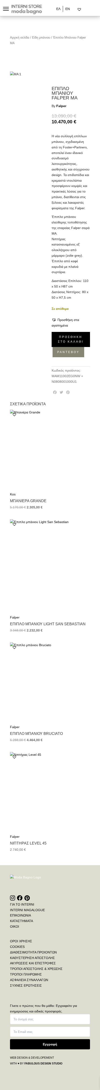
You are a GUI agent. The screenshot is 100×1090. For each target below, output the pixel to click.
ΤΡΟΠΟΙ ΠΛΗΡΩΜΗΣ (26, 974)
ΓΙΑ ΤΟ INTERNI (22, 904)
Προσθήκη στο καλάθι (70, 339)
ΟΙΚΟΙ (14, 926)
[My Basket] (89, 9)
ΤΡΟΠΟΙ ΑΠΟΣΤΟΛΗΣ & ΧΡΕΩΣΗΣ (36, 969)
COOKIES (17, 947)
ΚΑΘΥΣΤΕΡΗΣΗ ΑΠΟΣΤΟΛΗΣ (32, 958)
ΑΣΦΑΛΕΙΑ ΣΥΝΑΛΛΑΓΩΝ (29, 980)
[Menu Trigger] (6, 8)
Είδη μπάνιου (41, 37)
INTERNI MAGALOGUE (27, 910)
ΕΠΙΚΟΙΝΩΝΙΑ (20, 915)
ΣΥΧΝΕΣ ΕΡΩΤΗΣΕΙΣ (26, 985)
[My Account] (85, 9)
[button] (71, 322)
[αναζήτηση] (75, 9)
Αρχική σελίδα (19, 37)
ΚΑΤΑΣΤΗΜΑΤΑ (21, 921)
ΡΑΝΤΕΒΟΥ (68, 352)
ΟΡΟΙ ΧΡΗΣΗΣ (21, 941)
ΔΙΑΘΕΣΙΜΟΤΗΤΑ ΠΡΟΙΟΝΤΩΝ (33, 952)
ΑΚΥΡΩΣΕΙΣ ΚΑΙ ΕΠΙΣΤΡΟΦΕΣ (33, 963)
